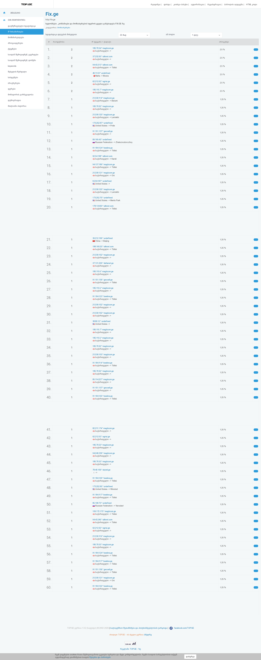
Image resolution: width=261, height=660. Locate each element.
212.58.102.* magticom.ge (104, 255)
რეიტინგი (156, 4)
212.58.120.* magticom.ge (104, 115)
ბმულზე (148, 635)
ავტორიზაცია (198, 4)
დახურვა (190, 657)
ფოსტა (167, 4)
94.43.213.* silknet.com (102, 65)
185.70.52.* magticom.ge (103, 106)
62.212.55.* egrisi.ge (101, 528)
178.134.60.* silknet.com (103, 206)
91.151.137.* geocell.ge (103, 131)
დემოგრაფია (14, 100)
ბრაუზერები (14, 83)
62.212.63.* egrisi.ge (101, 81)
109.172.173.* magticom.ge (104, 511)
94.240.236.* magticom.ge (104, 453)
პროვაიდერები (15, 43)
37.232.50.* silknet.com (102, 56)
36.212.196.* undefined (103, 238)
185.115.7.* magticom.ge (103, 90)
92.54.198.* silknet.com (102, 156)
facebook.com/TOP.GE (183, 628)
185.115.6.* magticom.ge (103, 271)
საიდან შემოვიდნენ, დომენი (22, 60)
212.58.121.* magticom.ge (104, 173)
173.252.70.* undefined (103, 198)
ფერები (11, 89)
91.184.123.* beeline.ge (103, 296)
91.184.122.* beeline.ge (103, 586)
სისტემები (13, 77)
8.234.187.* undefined (102, 181)
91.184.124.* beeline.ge (103, 148)
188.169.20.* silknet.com (103, 246)
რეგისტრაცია (214, 4)
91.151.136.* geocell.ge (103, 280)
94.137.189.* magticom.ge (104, 164)
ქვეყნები (12, 49)
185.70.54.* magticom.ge (103, 48)
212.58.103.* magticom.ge (104, 354)
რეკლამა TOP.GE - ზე (130, 649)
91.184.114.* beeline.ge (102, 363)
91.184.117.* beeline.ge (102, 495)
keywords (12, 66)
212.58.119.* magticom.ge (103, 536)
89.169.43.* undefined (102, 139)
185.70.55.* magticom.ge (103, 371)
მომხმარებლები (16, 37)
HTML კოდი (251, 4)
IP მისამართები (15, 32)
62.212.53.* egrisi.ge (101, 437)
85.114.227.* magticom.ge (103, 379)
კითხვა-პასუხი (180, 4)
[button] (134, 35)
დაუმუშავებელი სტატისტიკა (22, 26)
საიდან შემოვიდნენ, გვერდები (23, 55)
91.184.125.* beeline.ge (103, 396)
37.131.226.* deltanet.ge (103, 263)
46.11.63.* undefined (101, 73)
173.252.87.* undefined (103, 123)
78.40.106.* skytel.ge (101, 470)
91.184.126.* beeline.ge (103, 478)
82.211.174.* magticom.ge (103, 428)
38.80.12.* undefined (101, 321)
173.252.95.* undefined (103, 486)
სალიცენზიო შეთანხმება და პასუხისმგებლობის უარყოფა (138, 628)
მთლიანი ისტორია (17, 106)
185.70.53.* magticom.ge (103, 445)
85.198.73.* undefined (102, 503)
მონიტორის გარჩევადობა (20, 95)
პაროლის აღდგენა (234, 4)
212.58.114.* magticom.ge (103, 98)
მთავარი (15, 13)
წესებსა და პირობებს (100, 657)
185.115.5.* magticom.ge (103, 288)
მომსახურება (63, 28)
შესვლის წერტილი (17, 72)
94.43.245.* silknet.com (102, 520)
